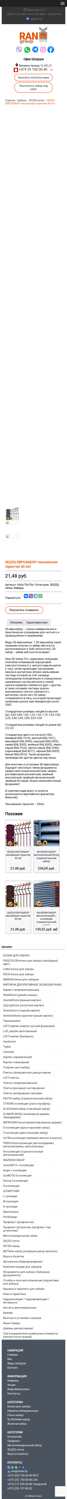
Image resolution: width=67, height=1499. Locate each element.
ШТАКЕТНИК (11, 1191)
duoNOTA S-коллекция (17, 1175)
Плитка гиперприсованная (20, 1083)
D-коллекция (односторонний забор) (26, 1127)
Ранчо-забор (15, 1415)
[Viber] (19, 49)
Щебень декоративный (18, 1328)
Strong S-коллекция (15, 1180)
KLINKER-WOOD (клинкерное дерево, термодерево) (26, 1115)
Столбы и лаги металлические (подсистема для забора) (31, 1282)
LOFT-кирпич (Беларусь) (18, 1036)
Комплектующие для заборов (22, 1266)
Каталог (12, 1367)
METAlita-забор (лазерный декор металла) (30, 1251)
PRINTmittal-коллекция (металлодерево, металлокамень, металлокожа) (28, 1144)
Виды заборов (16, 1363)
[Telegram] (35, 49)
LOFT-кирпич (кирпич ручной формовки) (29, 1026)
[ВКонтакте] (26, 596)
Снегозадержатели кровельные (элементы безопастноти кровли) (30, 1335)
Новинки (13, 1380)
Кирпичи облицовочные (22, 1410)
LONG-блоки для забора (18, 969)
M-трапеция (10, 1201)
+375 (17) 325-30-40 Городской (26, 1484)
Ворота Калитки (13, 1256)
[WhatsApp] (27, 49)
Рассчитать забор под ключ (33, 87)
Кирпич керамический (17, 1057)
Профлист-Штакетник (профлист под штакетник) (27, 1229)
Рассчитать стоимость (24, 610)
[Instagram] (19, 1466)
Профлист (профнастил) (18, 1222)
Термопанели (11, 1021)
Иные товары (11, 1323)
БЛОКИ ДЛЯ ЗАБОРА (16, 955)
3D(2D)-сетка (36, 100)
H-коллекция (11, 1186)
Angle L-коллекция (15, 1170)
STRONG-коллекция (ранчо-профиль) (27, 1103)
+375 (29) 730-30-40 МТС (23, 1475)
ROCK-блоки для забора (18, 974)
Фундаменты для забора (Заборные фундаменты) (26, 1273)
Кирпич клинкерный (16, 1062)
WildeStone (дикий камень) (20, 995)
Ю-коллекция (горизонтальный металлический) (23, 1153)
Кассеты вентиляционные (19, 1307)
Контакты (13, 1393)
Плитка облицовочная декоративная (27, 1072)
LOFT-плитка (11, 1077)
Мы (9, 1359)
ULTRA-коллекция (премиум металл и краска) (32, 1138)
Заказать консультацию (33, 77)
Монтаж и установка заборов (22, 1318)
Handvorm (9, 1041)
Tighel (7, 1046)
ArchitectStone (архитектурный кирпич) (28, 1015)
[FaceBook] (51, 49)
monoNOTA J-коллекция (18, 1165)
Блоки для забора (19, 1406)
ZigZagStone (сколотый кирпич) (23, 1005)
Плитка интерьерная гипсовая (22, 1093)
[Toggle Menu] (62, 3)
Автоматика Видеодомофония (22, 1261)
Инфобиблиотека (18, 1389)
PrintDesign (10, 1217)
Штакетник (14, 1436)
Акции (11, 1385)
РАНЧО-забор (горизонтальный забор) (28, 1098)
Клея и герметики (14, 1294)
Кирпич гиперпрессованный (21, 989)
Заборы (22, 100)
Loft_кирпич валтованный (20, 1031)
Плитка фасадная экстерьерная (23, 1088)
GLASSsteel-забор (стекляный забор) (26, 1108)
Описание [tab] (16, 622)
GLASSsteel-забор (18, 1419)
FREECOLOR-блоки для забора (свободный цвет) (30, 962)
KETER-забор (11, 1246)
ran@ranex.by (36, 19)
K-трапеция (10, 1206)
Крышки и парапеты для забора (23, 1288)
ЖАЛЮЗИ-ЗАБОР (14, 1160)
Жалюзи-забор (16, 1423)
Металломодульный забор (20, 1235)
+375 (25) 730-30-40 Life (22, 1479)
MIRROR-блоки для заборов (20, 979)
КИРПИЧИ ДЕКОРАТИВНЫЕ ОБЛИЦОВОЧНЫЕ (32, 984)
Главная (10, 100)
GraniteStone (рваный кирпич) (22, 1000)
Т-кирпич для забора (16, 1067)
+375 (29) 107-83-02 (19, 1488)
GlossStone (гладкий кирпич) (21, 1010)
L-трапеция (10, 1196)
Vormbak (8, 1052)
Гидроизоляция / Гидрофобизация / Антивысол (26, 1301)
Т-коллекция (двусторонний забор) (25, 1132)
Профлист (13, 1441)
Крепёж (8, 1312)
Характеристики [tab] (36, 622)
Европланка (11, 1211)
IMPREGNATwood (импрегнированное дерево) (32, 1122)
